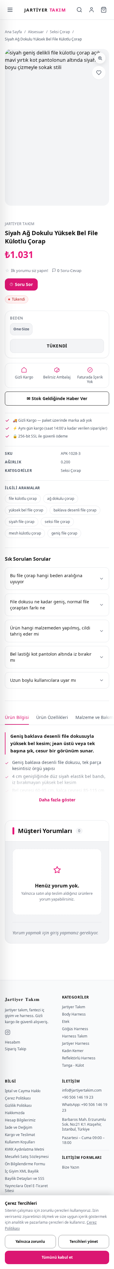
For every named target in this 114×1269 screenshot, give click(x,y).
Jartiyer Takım (73, 1006)
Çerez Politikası (18, 1098)
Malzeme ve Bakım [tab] (94, 717)
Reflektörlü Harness (78, 1058)
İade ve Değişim (18, 1127)
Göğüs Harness (75, 1028)
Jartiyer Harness (75, 1043)
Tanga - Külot (73, 1065)
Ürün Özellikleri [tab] (52, 717)
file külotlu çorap (23, 498)
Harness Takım (74, 1036)
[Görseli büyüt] (100, 58)
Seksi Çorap (60, 32)
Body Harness (74, 1014)
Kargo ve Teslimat (20, 1134)
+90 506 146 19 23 (77, 1097)
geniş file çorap (64, 533)
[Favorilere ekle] (98, 72)
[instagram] (7, 1032)
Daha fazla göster (57, 800)
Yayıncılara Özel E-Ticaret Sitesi (26, 1188)
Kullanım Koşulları (20, 1142)
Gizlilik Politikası (18, 1105)
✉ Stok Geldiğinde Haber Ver (57, 398)
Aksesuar (36, 32)
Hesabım (12, 1042)
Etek (65, 1021)
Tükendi (57, 346)
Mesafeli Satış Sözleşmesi (27, 1156)
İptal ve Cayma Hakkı (22, 1090)
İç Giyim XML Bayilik (22, 1171)
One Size (21, 329)
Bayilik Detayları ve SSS (24, 1178)
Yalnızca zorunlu (30, 1241)
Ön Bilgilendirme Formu (25, 1163)
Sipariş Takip (15, 1049)
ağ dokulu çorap (60, 498)
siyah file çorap (21, 521)
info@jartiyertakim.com (82, 1090)
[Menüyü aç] (10, 9)
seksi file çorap (57, 521)
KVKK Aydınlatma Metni (24, 1149)
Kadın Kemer (73, 1050)
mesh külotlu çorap (25, 533)
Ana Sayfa (13, 32)
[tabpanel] (57, 764)
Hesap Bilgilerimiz (20, 1120)
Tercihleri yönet (84, 1241)
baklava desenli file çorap (75, 510)
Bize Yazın (70, 1167)
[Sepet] (103, 9)
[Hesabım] (91, 9)
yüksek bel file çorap (26, 510)
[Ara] (79, 9)
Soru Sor (24, 284)
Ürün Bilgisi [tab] (17, 717)
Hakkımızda (15, 1112)
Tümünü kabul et (57, 1257)
